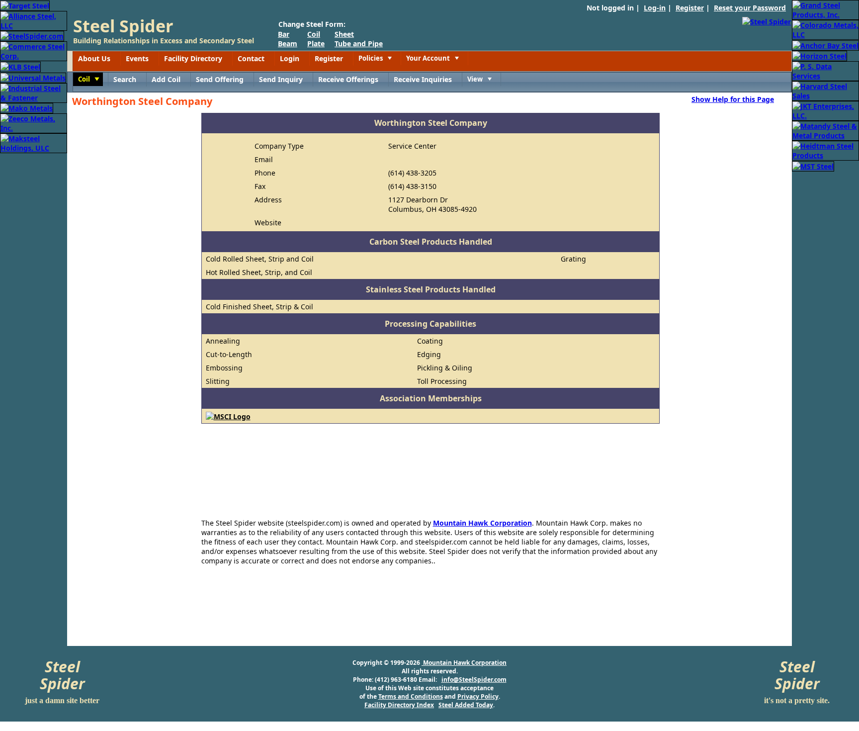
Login (289, 58)
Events (137, 58)
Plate (316, 43)
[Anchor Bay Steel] (825, 44)
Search (124, 79)
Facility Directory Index (399, 705)
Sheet (344, 34)
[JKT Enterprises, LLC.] (825, 110)
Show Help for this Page (732, 98)
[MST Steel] (813, 165)
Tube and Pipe (359, 43)
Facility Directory (193, 58)
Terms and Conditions (410, 696)
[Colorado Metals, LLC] (825, 29)
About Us (94, 58)
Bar (283, 34)
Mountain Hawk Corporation (482, 523)
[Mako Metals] (26, 107)
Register (690, 7)
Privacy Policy (478, 696)
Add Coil (166, 79)
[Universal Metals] (33, 77)
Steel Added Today (465, 705)
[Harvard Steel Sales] (825, 90)
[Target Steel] (25, 4)
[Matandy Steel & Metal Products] (825, 130)
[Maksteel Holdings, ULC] (33, 142)
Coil (313, 34)
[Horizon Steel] (819, 55)
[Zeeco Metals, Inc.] (33, 122)
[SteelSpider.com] (32, 35)
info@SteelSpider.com (474, 679)
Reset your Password (750, 7)
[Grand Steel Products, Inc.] (825, 9)
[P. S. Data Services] (825, 70)
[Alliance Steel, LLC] (33, 20)
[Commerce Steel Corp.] (33, 50)
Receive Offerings (348, 79)
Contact (251, 58)
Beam (287, 43)
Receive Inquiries (423, 79)
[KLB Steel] (20, 66)
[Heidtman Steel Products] (825, 150)
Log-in (655, 7)
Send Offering (220, 79)
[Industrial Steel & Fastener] (33, 92)
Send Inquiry (281, 79)
